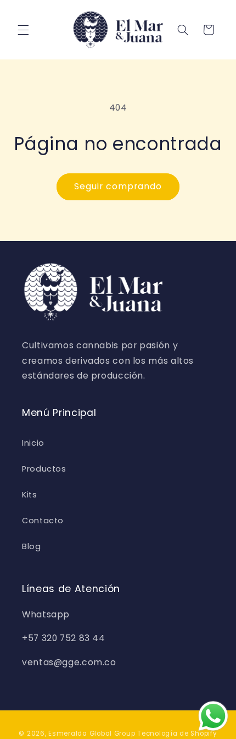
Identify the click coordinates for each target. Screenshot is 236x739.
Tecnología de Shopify (177, 733)
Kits (29, 494)
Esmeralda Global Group (91, 733)
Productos (44, 468)
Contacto (43, 520)
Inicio (33, 442)
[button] (23, 29)
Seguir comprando (118, 186)
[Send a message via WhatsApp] (213, 716)
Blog (31, 546)
